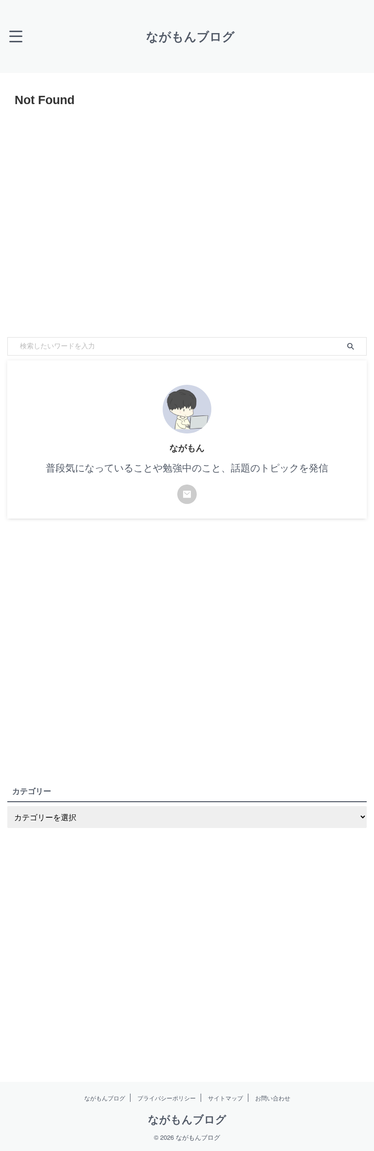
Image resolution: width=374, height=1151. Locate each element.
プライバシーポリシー (166, 1098)
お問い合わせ (272, 1098)
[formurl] (187, 494)
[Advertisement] (187, 220)
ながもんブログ (190, 36)
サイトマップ (225, 1098)
